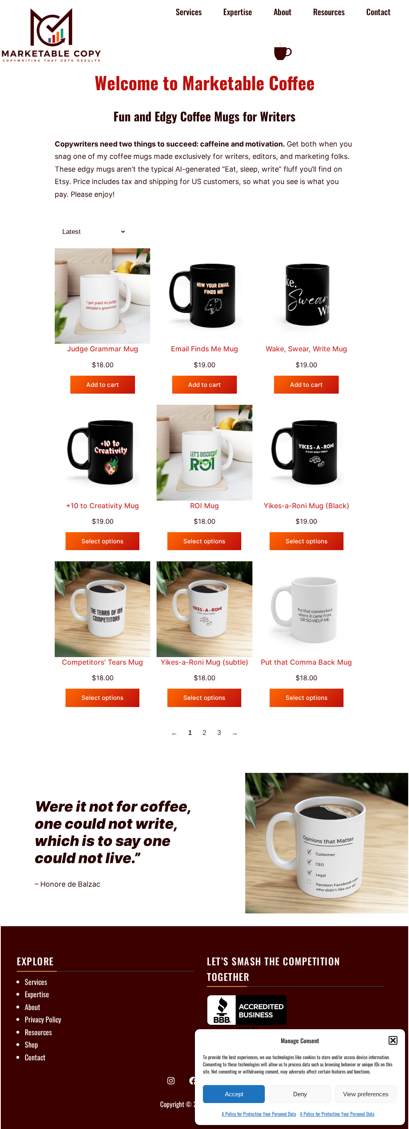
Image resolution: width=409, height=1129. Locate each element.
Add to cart (102, 384)
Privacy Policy (43, 1019)
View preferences (366, 1094)
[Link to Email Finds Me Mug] (204, 296)
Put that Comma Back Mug (306, 662)
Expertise (37, 994)
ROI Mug (204, 505)
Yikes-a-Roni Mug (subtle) (204, 662)
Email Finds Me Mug (204, 349)
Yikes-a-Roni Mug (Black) (306, 505)
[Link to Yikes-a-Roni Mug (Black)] (306, 452)
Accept (234, 1094)
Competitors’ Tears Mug (102, 662)
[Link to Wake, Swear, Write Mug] (306, 296)
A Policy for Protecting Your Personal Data (259, 1113)
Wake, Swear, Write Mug (306, 349)
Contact (35, 1057)
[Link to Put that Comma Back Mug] (306, 609)
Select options (102, 541)
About (32, 1007)
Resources (38, 1032)
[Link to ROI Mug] (204, 452)
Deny (300, 1094)
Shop (31, 1044)
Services (36, 981)
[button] (393, 1040)
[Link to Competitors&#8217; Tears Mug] (102, 609)
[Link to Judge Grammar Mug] (102, 296)
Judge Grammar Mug (102, 349)
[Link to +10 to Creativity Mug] (102, 452)
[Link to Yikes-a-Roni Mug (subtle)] (204, 609)
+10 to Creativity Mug (102, 505)
